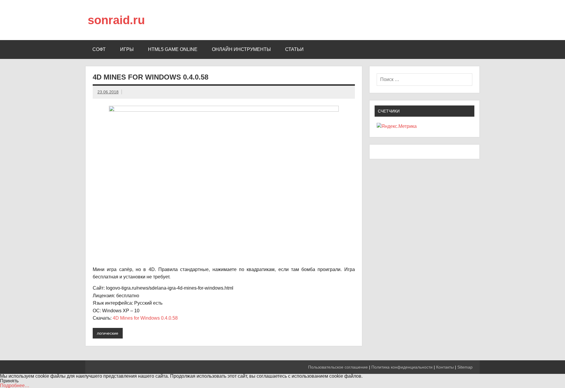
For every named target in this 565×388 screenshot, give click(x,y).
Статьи (294, 49)
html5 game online (172, 49)
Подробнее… (14, 385)
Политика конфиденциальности (402, 367)
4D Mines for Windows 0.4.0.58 (145, 318)
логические (107, 333)
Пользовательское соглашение (338, 367)
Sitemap (465, 367)
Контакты (445, 367)
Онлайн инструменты (241, 49)
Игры (127, 49)
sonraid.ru (116, 20)
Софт (99, 49)
